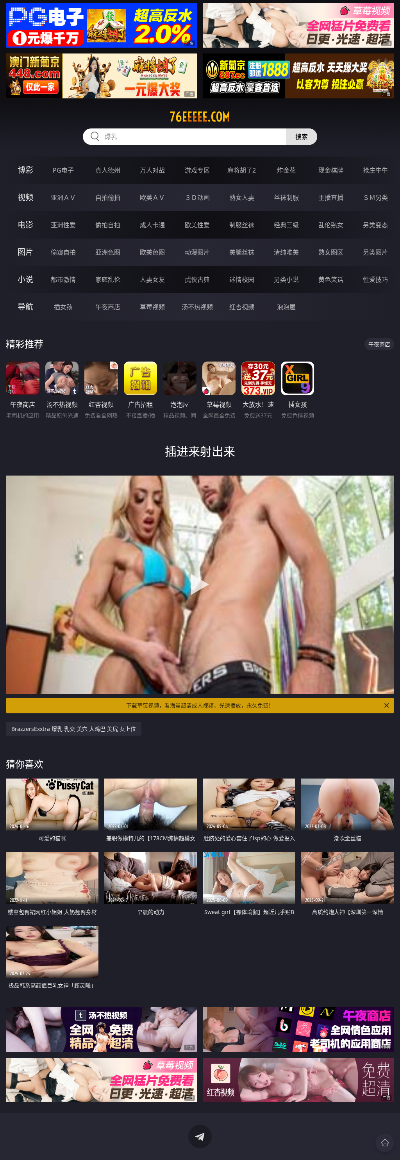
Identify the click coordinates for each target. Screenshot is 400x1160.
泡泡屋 (286, 307)
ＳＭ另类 (375, 197)
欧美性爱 (197, 225)
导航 (25, 306)
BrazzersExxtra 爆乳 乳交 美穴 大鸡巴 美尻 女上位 (73, 728)
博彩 (25, 170)
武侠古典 (197, 279)
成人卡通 (152, 225)
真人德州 (107, 170)
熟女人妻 (241, 197)
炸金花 (286, 170)
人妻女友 (152, 279)
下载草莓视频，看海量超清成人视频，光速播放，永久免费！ (200, 705)
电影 (25, 224)
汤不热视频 (197, 307)
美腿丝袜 (241, 252)
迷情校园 (241, 279)
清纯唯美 (286, 252)
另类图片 (375, 252)
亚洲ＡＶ (63, 197)
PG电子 (63, 170)
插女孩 (63, 307)
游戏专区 (197, 170)
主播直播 (330, 197)
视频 (25, 197)
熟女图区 (330, 252)
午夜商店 (107, 307)
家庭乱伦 (107, 279)
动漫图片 (197, 252)
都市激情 (63, 279)
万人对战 (152, 170)
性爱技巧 (375, 279)
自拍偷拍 (107, 197)
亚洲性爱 (63, 225)
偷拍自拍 (107, 225)
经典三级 (286, 225)
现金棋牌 (330, 170)
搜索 (301, 136)
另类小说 (286, 279)
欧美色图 (152, 252)
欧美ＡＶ (152, 197)
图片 (25, 252)
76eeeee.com (200, 117)
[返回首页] (384, 1142)
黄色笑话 (330, 279)
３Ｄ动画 (197, 197)
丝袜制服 (286, 197)
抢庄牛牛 (375, 170)
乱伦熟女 (330, 225)
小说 (25, 279)
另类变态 (375, 225)
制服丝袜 (241, 225)
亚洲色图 (107, 252)
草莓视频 (152, 307)
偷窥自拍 (63, 252)
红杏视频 (241, 307)
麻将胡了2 (241, 170)
